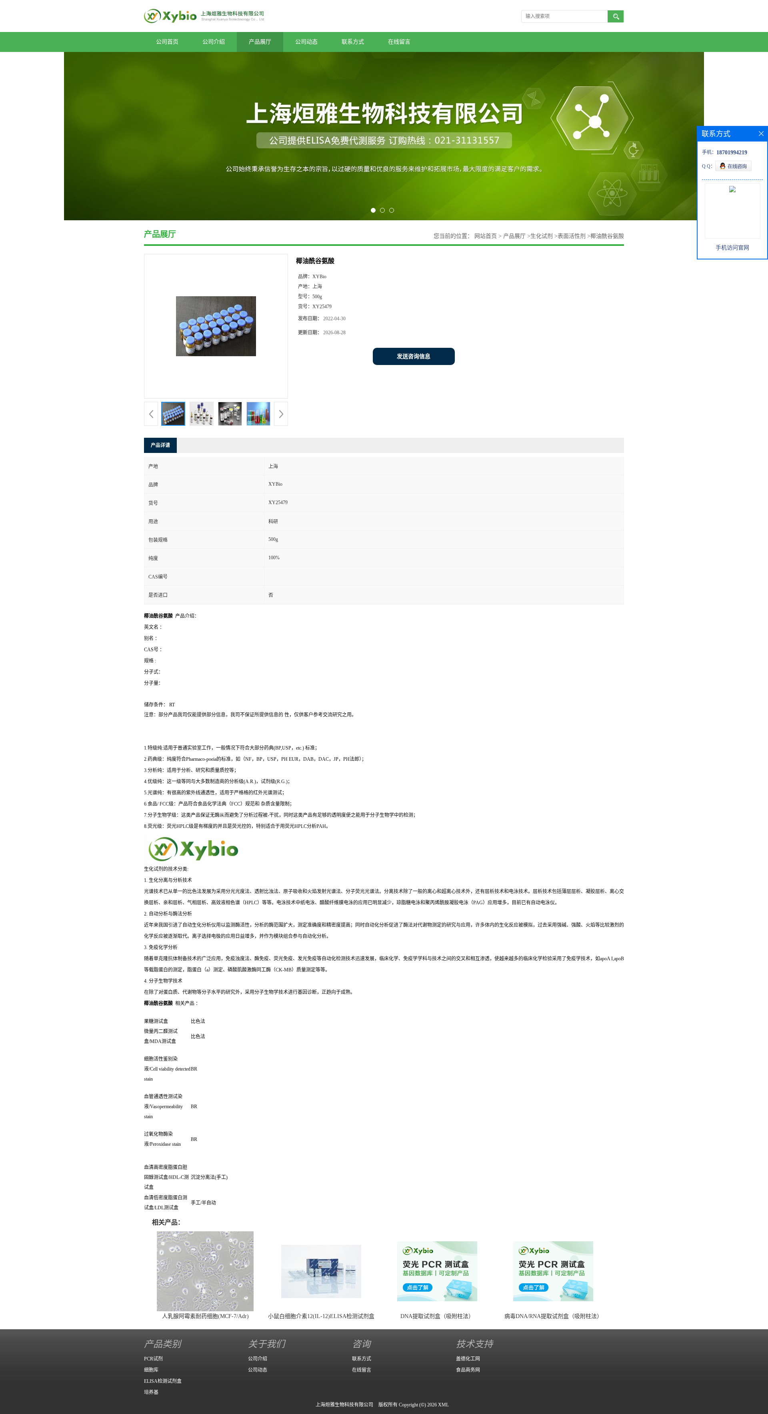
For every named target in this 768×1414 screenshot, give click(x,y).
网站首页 (485, 236)
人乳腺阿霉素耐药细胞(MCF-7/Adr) (205, 1316)
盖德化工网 (468, 1359)
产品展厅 (260, 42)
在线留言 (399, 42)
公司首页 (167, 42)
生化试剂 (541, 236)
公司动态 (306, 42)
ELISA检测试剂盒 (163, 1381)
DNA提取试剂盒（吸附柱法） (437, 1316)
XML (443, 1405)
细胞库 (151, 1370)
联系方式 (353, 42)
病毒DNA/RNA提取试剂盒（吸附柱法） (553, 1316)
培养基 (151, 1392)
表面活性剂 (572, 236)
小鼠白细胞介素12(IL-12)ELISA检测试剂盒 (321, 1316)
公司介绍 (213, 42)
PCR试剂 (153, 1359)
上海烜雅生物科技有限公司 (344, 1405)
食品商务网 (468, 1370)
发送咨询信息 (413, 356)
